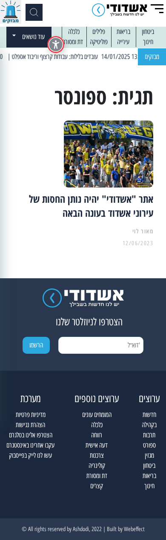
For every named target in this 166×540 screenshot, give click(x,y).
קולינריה (97, 466)
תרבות (149, 435)
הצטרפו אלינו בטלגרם (30, 435)
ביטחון (148, 32)
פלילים (98, 32)
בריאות (123, 32)
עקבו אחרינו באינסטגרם (30, 445)
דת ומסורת (72, 42)
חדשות (149, 415)
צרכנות (97, 455)
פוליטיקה (99, 42)
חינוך (148, 42)
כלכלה (74, 32)
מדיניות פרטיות (31, 415)
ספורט (149, 445)
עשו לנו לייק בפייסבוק (30, 455)
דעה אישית (97, 445)
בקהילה (149, 425)
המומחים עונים (97, 415)
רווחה (96, 435)
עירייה (123, 42)
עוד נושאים (33, 37)
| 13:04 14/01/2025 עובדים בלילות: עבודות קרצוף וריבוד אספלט (83, 57)
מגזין (149, 455)
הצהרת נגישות (30, 425)
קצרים (96, 486)
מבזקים (152, 57)
